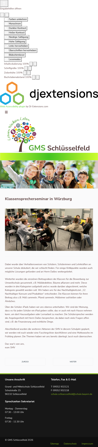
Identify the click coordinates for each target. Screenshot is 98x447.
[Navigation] (6, 112)
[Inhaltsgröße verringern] (31, 64)
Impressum (87, 444)
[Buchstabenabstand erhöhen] (37, 77)
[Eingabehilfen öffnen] (4, 3)
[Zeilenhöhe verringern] (25, 73)
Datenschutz (70, 444)
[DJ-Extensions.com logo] (49, 93)
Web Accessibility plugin (12, 106)
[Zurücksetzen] (2, 15)
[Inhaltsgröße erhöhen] (35, 64)
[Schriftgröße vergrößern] (30, 68)
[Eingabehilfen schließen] (7, 15)
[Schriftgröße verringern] (26, 68)
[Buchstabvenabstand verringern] (33, 77)
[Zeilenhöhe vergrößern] (28, 73)
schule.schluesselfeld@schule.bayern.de (71, 394)
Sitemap (54, 444)
